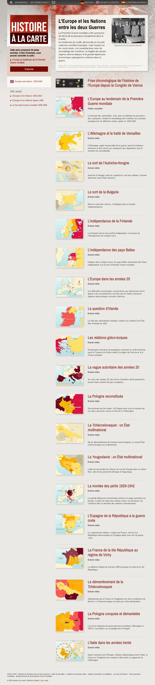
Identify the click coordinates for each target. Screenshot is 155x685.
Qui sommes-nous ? (39, 2)
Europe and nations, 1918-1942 (28, 81)
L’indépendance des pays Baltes (111, 250)
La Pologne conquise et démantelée (114, 613)
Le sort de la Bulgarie (103, 192)
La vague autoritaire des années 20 (113, 367)
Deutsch (88, 2)
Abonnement (21, 2)
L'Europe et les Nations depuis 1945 (27, 100)
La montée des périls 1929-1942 (111, 486)
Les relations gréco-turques (107, 337)
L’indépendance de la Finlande (110, 221)
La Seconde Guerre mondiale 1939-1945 (29, 105)
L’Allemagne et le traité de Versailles (114, 133)
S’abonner (29, 69)
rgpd (46, 680)
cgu (42, 680)
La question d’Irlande (103, 308)
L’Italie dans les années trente (109, 642)
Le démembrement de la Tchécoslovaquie (105, 584)
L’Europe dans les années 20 (109, 279)
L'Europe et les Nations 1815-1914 (27, 96)
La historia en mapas (136, 2)
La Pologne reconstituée (105, 396)
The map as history (109, 2)
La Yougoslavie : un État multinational (115, 457)
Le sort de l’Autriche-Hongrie (108, 163)
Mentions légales (33, 680)
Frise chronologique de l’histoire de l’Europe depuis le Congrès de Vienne (115, 83)
